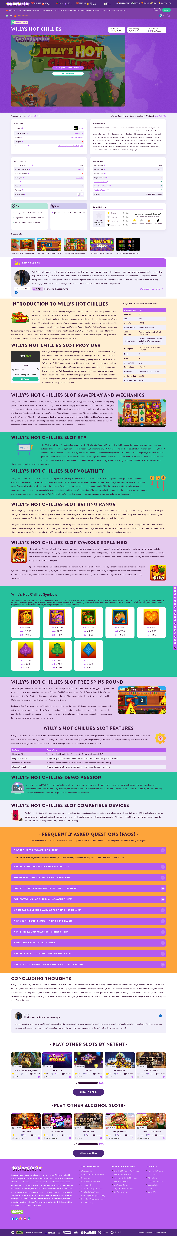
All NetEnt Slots (88, 1092)
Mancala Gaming (51, 1138)
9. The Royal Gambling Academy (92, 1199)
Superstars (57, 1070)
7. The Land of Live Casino (90, 1192)
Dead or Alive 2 (151, 1070)
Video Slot (79, 178)
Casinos (37, 3)
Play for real (26, 1060)
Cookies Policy (153, 1185)
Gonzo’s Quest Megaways (26, 1070)
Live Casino (109, 4)
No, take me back (68, 73)
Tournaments (125, 3)
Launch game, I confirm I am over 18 (68, 67)
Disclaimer (151, 1174)
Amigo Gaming (114, 1138)
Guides (147, 3)
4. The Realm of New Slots (90, 1181)
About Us (151, 1188)
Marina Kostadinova (119, 116)
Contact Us (152, 1192)
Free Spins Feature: (100, 190)
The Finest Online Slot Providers (125, 1178)
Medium (80, 169)
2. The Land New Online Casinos (92, 1174)
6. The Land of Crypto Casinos (92, 1188)
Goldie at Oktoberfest (151, 1131)
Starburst (88, 1070)
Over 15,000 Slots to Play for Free (126, 1171)
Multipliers (62, 146)
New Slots (69, 4)
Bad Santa (26, 1131)
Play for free (26, 1059)
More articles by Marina (150, 289)
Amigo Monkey (119, 1131)
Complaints (166, 3)
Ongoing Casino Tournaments (124, 1188)
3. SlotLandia (85, 1178)
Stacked (76, 146)
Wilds (81, 146)
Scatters (69, 146)
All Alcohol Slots (88, 1153)
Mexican (80, 137)
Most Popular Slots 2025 (123, 1174)
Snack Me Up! (57, 1131)
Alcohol (74, 137)
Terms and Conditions (156, 1181)
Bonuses (82, 3)
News (155, 3)
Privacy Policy (153, 1178)
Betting (137, 3)
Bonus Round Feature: (101, 186)
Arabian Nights (119, 1070)
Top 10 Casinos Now (22, 15)
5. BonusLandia (86, 1185)
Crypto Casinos (93, 4)
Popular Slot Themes (121, 1181)
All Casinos (25, 379)
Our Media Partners (121, 1192)
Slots (61, 3)
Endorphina (19, 1138)
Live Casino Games (121, 1185)
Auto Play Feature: (100, 182)
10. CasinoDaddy (87, 1202)
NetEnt (81, 128)
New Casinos (48, 4)
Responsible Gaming (155, 1171)
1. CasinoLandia (86, 1171)
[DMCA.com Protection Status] (17, 1213)
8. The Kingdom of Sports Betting (93, 1195)
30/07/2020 (79, 133)
